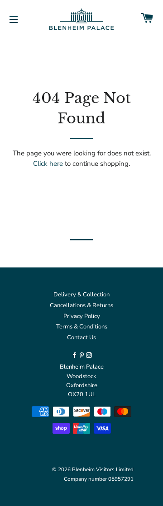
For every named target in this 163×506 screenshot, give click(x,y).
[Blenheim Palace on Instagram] (89, 355)
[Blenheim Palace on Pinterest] (82, 355)
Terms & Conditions (81, 327)
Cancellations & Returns (81, 305)
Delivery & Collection (81, 294)
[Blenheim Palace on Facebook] (75, 355)
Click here (48, 163)
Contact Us (81, 337)
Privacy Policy (81, 316)
